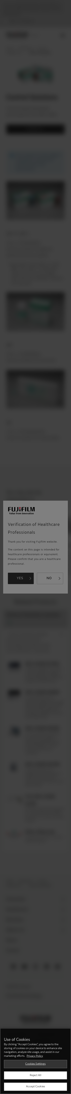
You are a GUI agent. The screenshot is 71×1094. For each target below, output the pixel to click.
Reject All (35, 1075)
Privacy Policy (35, 1056)
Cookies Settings (35, 1064)
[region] (35, 1061)
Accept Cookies (35, 1086)
